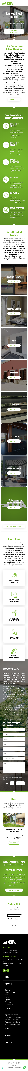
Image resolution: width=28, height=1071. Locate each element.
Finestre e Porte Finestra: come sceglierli (14, 830)
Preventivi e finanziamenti (12, 1020)
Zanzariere (14, 436)
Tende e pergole (9, 1004)
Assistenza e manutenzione (12, 1024)
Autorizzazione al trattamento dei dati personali (12, 778)
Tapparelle (14, 404)
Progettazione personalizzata (13, 1017)
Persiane (14, 372)
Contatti (8, 1042)
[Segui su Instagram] (7, 970)
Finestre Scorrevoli (14, 276)
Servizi (7, 1008)
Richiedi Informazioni (13, 890)
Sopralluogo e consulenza (11, 1015)
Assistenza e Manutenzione (14, 656)
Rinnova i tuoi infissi (14, 14)
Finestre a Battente (14, 308)
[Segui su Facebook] (4, 970)
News (7, 1028)
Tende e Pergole (14, 468)
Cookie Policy (18, 1067)
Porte (14, 340)
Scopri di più (13, 281)
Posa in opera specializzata (12, 1022)
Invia (19, 783)
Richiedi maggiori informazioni (13, 31)
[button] (12, 925)
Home (7, 977)
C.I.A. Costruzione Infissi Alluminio (14, 501)
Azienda (8, 1035)
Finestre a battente (10, 992)
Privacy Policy (10, 1067)
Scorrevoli (7, 990)
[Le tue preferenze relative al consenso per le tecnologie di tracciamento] (2, 1068)
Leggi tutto (13, 99)
